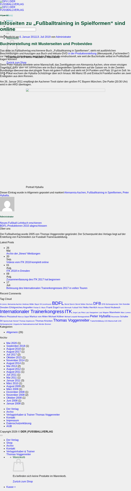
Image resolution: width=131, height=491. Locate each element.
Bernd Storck (70, 304)
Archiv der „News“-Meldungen (23, 253)
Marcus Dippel (23, 317)
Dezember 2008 (15, 392)
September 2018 (15, 346)
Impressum (12, 420)
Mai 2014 (11, 366)
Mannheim (114, 312)
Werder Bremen (45, 324)
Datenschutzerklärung (18, 423)
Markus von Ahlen (39, 316)
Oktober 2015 (14, 357)
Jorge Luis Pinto (79, 312)
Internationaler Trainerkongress (32, 311)
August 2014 (13, 363)
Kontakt (10, 417)
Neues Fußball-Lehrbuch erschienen (21, 223)
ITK (68, 311)
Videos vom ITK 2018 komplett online (27, 262)
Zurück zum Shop (16, 62)
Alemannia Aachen (75, 192)
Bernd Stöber (80, 304)
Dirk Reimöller (124, 304)
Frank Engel (52, 307)
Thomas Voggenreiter (71, 320)
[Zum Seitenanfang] (1, 435)
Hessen (101, 307)
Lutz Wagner (104, 312)
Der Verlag (12, 409)
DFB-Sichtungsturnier (110, 304)
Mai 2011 (11, 377)
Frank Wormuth (65, 307)
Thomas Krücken (44, 321)
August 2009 (13, 386)
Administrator (63, 36)
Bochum (89, 304)
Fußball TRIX (77, 307)
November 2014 (15, 360)
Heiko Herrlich (90, 307)
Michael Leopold (71, 317)
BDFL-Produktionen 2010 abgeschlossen (23, 225)
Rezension (115, 317)
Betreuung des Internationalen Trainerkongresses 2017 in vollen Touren (46, 288)
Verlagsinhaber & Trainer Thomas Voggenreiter (33, 414)
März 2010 (12, 383)
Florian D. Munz (39, 307)
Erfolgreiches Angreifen (21, 307)
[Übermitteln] (7, 33)
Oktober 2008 (14, 397)
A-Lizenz (3, 304)
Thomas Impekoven (27, 321)
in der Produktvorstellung (82, 53)
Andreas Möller (28, 304)
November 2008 (15, 395)
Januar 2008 (13, 403)
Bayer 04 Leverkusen (43, 304)
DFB (97, 303)
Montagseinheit (83, 317)
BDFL (58, 303)
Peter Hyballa (100, 316)
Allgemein (12, 332)
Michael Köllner (56, 316)
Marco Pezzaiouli (8, 316)
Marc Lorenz (126, 312)
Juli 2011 (11, 374)
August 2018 (13, 348)
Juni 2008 (12, 400)
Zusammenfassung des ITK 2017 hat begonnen (33, 279)
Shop (9, 442)
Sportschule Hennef (11, 321)
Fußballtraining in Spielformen (104, 192)
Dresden (4, 307)
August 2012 (13, 369)
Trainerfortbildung (97, 321)
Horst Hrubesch (112, 307)
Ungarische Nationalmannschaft (25, 324)
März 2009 (12, 389)
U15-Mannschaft (110, 321)
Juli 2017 (11, 354)
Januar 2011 (13, 380)
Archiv (10, 411)
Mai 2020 (11, 343)
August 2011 (13, 371)
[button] (9, 15)
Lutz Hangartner (92, 312)
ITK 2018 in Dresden (18, 270)
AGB (9, 426)
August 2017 (13, 351)
